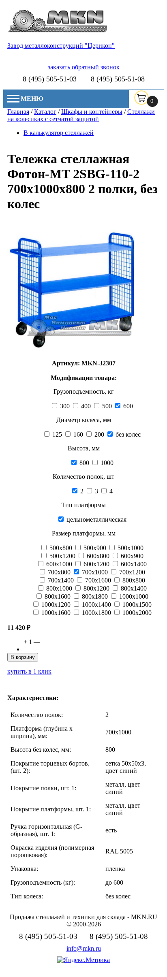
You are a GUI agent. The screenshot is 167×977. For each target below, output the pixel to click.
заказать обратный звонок (84, 67)
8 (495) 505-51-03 (50, 79)
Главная (18, 111)
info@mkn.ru (83, 948)
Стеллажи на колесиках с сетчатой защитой (81, 115)
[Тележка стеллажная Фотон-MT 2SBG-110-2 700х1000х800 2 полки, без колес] (71, 351)
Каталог (45, 111)
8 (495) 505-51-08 (118, 79)
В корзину (23, 657)
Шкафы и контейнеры (91, 111)
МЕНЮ (32, 98)
